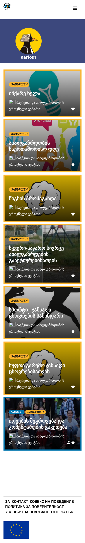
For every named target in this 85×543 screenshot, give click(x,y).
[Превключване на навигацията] (75, 8)
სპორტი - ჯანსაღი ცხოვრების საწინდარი (36, 312)
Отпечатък (62, 512)
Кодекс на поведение (52, 501)
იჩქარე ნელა (24, 93)
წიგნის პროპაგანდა (33, 198)
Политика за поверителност (34, 506)
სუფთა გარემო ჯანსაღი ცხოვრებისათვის (37, 368)
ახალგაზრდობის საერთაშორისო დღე (34, 145)
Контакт (20, 501)
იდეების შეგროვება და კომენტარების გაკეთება (38, 423)
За (7, 501)
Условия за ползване (27, 512)
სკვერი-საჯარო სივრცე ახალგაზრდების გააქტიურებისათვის (36, 254)
